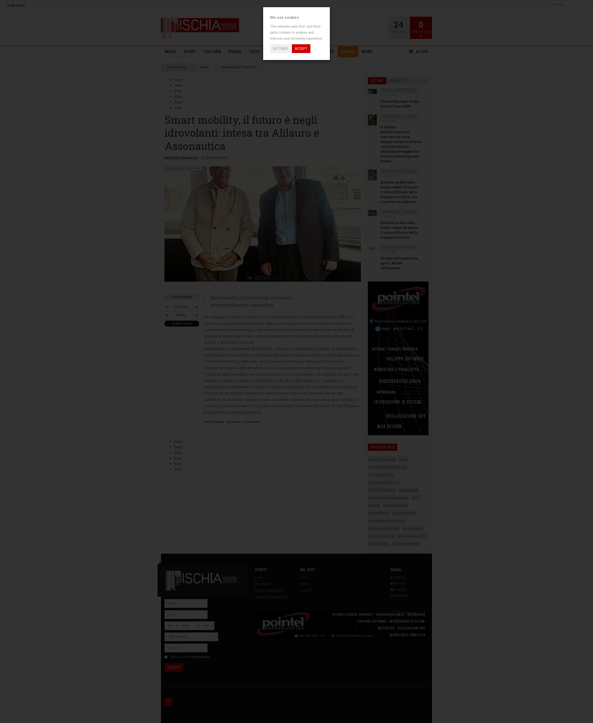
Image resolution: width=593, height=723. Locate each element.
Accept (301, 49)
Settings (280, 49)
